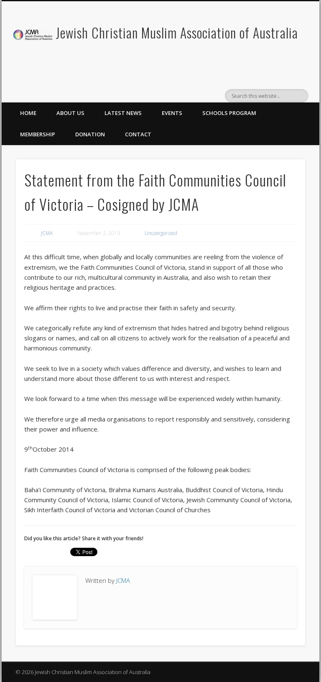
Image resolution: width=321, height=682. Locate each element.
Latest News (123, 113)
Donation (90, 134)
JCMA (47, 233)
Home (28, 113)
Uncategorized (161, 233)
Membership (37, 134)
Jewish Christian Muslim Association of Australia (177, 32)
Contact (138, 134)
